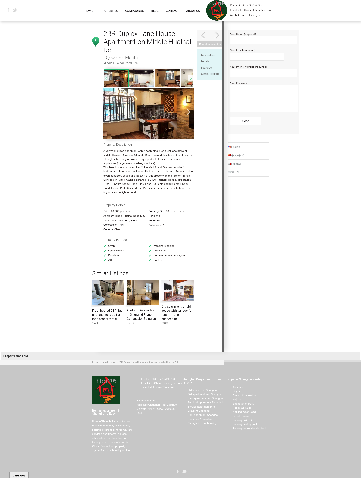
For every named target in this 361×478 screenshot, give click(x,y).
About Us (193, 11)
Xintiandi (235, 387)
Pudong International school (247, 428)
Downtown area (120, 220)
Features (206, 67)
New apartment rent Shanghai (202, 398)
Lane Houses (108, 362)
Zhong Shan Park (241, 403)
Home (89, 11)
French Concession (242, 395)
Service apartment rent (198, 406)
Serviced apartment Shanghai (202, 402)
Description (208, 55)
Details (205, 61)
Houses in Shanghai (197, 418)
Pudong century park (243, 424)
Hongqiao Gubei (240, 407)
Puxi (121, 224)
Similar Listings (210, 73)
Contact (172, 11)
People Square (239, 415)
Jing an (234, 391)
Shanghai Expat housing (199, 423)
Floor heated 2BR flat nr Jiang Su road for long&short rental (107, 315)
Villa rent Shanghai (196, 410)
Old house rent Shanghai (199, 390)
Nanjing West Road (242, 411)
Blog (155, 11)
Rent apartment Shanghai (200, 414)
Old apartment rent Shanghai (202, 394)
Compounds (134, 11)
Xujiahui (235, 399)
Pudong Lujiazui (240, 420)
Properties (109, 11)
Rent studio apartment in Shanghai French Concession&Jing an (142, 314)
